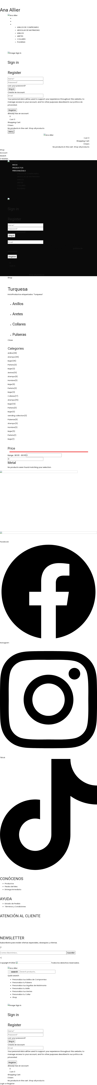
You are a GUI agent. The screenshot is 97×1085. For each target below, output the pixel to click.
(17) (16, 396)
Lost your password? (17, 85)
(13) (14, 404)
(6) (16, 376)
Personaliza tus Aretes (22, 991)
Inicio (10, 294)
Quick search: (13, 975)
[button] (48, 119)
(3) (15, 364)
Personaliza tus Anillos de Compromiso (29, 979)
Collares (19, 324)
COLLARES (21, 39)
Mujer (10, 361)
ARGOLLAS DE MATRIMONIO (28, 30)
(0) (16, 380)
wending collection (16, 415)
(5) (16, 423)
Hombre (11, 380)
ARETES (20, 36)
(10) (15, 372)
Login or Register (7, 1083)
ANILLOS (20, 33)
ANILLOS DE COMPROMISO (28, 27)
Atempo (11, 357)
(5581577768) (14, 928)
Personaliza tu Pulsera (22, 982)
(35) (17, 357)
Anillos (17, 304)
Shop (14, 997)
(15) (16, 400)
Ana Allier (10, 10)
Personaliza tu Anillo (21, 988)
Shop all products (36, 128)
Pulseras (19, 334)
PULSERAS (21, 42)
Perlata (11, 364)
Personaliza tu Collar (21, 994)
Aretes (17, 314)
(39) (15, 353)
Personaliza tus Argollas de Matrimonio (29, 985)
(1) (15, 435)
